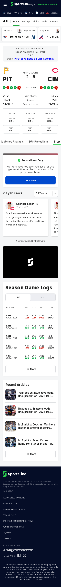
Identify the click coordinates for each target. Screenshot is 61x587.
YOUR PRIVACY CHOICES (13, 527)
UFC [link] (20, 12)
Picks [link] (36, 21)
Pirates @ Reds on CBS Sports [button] (33, 58)
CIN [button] (42, 297)
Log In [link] (32, 4)
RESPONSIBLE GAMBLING (14, 498)
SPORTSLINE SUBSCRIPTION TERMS (18, 521)
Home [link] (16, 21)
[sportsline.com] (20, 4)
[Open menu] (5, 4)
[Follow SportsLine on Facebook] (19, 555)
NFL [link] (31, 12)
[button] (30, 369)
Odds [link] (44, 21)
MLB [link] (9, 12)
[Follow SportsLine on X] (24, 555)
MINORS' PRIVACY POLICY (14, 509)
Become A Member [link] (48, 4)
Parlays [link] (26, 21)
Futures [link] (54, 21)
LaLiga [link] (54, 12)
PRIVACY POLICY (10, 503)
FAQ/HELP (7, 532)
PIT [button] (18, 297)
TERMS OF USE (9, 515)
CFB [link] (42, 12)
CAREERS (7, 538)
